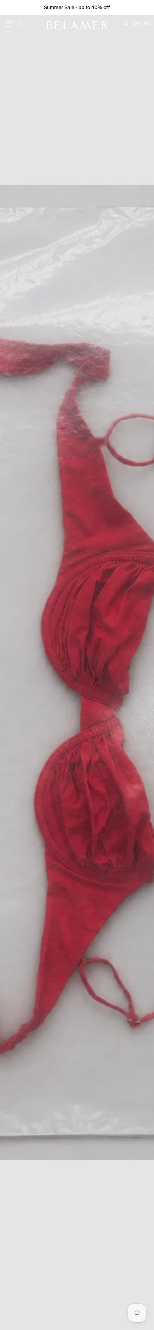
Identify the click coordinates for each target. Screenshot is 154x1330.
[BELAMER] (77, 25)
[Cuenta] (124, 24)
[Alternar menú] (8, 24)
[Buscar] (26, 24)
